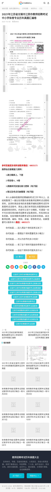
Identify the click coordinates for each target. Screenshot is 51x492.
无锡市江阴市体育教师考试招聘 (25, 297)
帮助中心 (34, 476)
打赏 (32, 257)
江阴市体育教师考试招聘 (25, 324)
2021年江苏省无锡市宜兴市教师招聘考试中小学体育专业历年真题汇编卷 (38, 335)
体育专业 (34, 8)
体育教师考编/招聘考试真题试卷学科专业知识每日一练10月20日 (37, 391)
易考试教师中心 (25, 3)
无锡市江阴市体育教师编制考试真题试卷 (25, 292)
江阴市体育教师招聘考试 (25, 301)
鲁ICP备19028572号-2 (39, 486)
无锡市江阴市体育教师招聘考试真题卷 (25, 279)
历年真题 (25, 8)
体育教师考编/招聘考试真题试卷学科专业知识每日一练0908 (37, 442)
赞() (19, 257)
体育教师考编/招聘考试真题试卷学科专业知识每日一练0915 (13, 442)
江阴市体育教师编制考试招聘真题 (25, 315)
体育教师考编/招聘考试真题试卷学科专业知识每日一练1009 (37, 417)
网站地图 (27, 486)
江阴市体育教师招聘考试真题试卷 (25, 310)
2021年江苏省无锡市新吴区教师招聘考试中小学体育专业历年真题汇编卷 (12, 335)
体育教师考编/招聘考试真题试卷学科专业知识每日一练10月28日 (13, 391)
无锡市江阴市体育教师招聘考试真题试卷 (25, 283)
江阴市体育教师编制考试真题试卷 (25, 319)
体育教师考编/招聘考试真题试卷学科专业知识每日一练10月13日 (13, 417)
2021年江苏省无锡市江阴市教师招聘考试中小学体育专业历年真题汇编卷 (37, 365)
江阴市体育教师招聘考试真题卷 (25, 306)
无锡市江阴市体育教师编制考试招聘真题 (25, 288)
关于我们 (17, 476)
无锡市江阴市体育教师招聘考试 (25, 274)
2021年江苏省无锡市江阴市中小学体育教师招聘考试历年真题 (13, 365)
